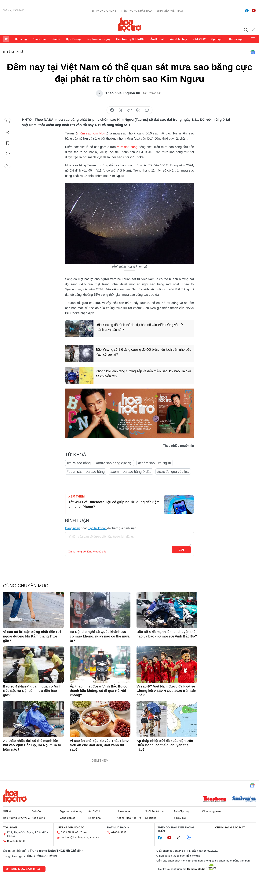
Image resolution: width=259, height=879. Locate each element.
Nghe (8, 122)
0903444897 (118, 832)
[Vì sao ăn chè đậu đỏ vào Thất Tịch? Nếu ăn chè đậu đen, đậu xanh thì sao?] (100, 719)
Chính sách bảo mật (230, 827)
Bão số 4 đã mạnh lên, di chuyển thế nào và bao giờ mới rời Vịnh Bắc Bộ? (167, 634)
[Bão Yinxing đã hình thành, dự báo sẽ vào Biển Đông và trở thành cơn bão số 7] (79, 328)
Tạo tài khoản (97, 528)
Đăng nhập (72, 528)
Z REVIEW (199, 39)
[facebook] (247, 11)
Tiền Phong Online (102, 10)
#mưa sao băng (79, 463)
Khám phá (39, 39)
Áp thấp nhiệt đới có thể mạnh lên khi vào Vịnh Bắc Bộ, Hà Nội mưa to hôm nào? (32, 745)
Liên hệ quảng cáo (70, 827)
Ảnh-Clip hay (178, 39)
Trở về (8, 164)
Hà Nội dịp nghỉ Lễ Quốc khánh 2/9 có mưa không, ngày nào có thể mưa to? (100, 636)
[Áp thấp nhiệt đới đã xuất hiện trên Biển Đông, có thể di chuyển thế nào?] (167, 719)
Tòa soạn (10, 827)
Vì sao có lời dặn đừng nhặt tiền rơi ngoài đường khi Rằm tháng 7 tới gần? (32, 636)
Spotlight (217, 39)
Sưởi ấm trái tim (154, 811)
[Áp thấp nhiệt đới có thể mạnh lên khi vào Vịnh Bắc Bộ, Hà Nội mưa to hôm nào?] (33, 719)
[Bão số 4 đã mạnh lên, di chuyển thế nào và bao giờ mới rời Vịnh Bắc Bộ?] (167, 610)
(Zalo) (83, 832)
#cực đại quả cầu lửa (173, 472)
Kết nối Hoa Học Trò (129, 817)
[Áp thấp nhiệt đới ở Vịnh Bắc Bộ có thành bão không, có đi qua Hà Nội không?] (100, 664)
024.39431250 (16, 840)
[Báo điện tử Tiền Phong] (214, 799)
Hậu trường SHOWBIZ (130, 39)
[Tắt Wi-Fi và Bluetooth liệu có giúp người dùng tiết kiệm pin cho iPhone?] (179, 504)
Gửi (181, 549)
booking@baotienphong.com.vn (80, 837)
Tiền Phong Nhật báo (136, 10)
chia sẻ (112, 110)
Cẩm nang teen (211, 811)
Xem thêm (253, 39)
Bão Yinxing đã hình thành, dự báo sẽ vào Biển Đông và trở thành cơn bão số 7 (139, 327)
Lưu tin (8, 143)
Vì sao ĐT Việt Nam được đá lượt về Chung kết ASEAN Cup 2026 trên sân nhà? (166, 690)
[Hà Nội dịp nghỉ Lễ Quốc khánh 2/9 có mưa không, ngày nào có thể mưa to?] (100, 610)
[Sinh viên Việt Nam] (244, 799)
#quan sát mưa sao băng (86, 472)
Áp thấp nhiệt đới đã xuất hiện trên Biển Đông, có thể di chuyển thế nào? (165, 745)
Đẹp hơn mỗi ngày (98, 39)
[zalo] (191, 837)
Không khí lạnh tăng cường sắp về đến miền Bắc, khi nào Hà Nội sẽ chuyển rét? (143, 373)
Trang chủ (6, 39)
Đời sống (21, 39)
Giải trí (56, 39)
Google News (253, 52)
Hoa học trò (15, 795)
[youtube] (253, 11)
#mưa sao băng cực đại (114, 463)
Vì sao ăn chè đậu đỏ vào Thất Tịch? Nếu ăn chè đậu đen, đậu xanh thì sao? (99, 745)
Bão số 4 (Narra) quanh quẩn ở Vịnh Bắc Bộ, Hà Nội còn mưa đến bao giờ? (32, 690)
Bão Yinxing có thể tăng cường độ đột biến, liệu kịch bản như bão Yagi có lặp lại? (143, 352)
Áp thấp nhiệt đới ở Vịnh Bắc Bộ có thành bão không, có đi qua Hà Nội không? (98, 690)
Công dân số (67, 817)
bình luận (147, 110)
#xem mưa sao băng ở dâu (130, 472)
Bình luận (8, 153)
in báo (138, 110)
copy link (129, 110)
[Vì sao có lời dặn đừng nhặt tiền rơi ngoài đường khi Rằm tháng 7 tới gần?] (33, 610)
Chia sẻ (8, 132)
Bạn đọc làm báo (25, 868)
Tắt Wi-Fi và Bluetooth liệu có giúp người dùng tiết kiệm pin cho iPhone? (113, 504)
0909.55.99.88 (69, 832)
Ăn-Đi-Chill (157, 39)
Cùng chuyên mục (25, 585)
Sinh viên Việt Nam (169, 10)
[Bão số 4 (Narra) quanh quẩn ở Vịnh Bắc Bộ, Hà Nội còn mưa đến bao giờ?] (33, 664)
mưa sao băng (127, 147)
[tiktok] (181, 837)
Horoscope (236, 39)
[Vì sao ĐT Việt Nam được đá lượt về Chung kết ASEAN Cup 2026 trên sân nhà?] (167, 664)
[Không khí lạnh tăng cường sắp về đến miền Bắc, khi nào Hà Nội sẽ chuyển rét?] (79, 375)
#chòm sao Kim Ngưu (154, 463)
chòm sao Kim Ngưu (92, 133)
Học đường (73, 39)
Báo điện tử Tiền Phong (129, 24)
